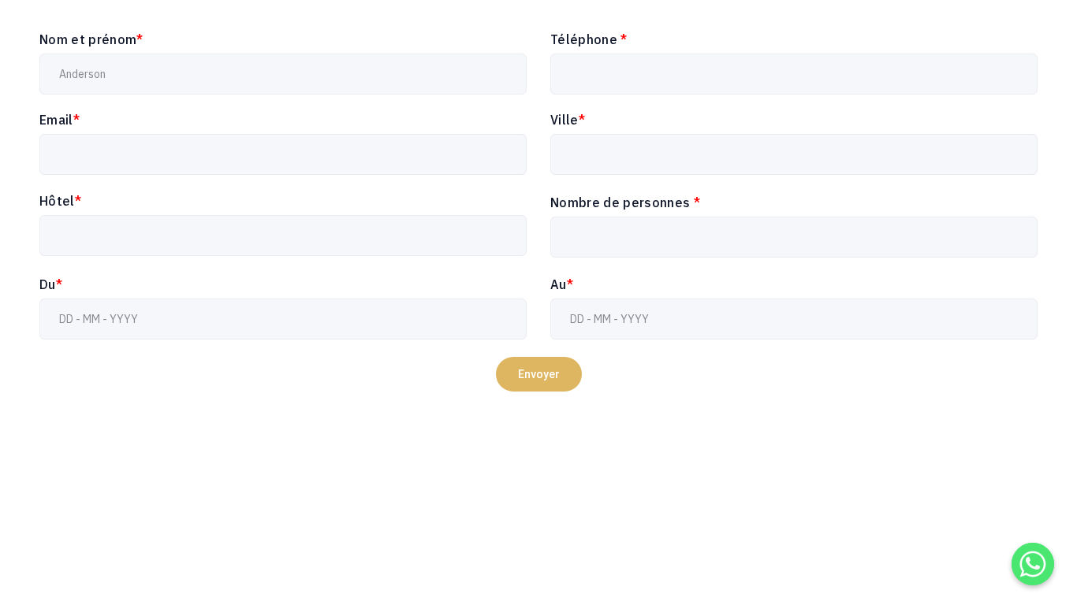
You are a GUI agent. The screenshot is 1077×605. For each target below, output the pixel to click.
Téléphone (589, 39)
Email (59, 120)
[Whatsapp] (1033, 564)
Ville (567, 120)
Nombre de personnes (625, 202)
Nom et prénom (91, 39)
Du (50, 284)
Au (561, 284)
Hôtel (60, 201)
